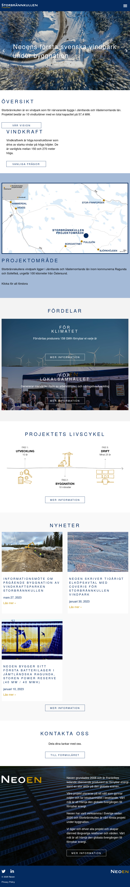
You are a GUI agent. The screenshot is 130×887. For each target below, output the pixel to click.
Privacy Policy (8, 881)
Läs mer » (9, 603)
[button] (125, 6)
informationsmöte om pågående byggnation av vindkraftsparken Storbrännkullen (31, 584)
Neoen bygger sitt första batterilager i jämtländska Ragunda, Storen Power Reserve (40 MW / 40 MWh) (30, 674)
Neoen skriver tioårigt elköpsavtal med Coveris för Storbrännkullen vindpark (96, 586)
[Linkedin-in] (12, 871)
